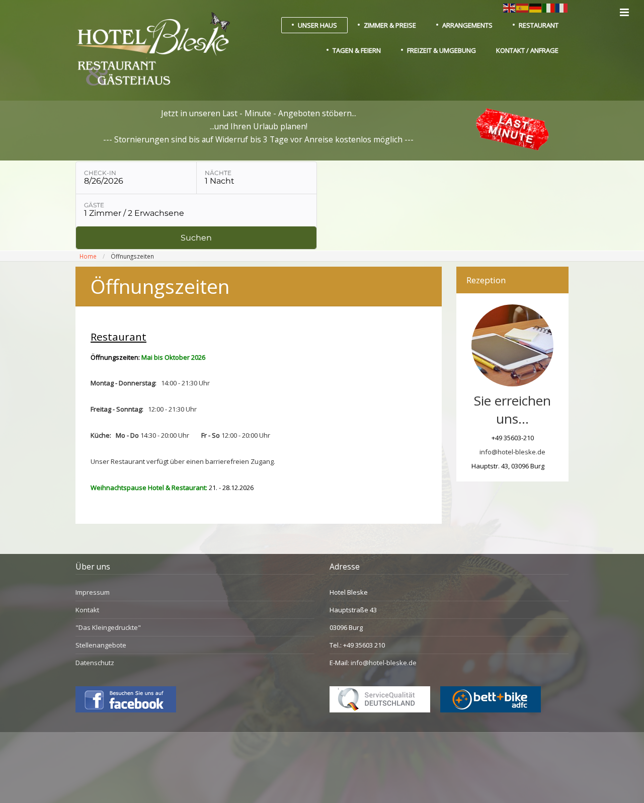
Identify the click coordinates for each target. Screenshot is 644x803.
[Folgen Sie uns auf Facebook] (125, 709)
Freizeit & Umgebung (441, 50)
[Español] (522, 7)
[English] (509, 7)
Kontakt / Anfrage (527, 50)
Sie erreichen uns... (512, 409)
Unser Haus (317, 25)
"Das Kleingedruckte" (108, 627)
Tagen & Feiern (357, 50)
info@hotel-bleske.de (512, 451)
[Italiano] (548, 7)
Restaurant (538, 25)
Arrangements (467, 25)
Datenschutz (94, 662)
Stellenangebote (100, 645)
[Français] (562, 7)
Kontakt (87, 609)
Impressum (92, 592)
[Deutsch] (535, 7)
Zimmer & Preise (390, 25)
